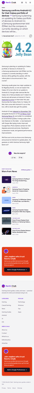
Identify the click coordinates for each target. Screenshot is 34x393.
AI (2, 318)
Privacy (4, 388)
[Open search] (26, 3)
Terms (9, 388)
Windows (21, 305)
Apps (19, 312)
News (3, 7)
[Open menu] (22, 2)
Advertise (4, 343)
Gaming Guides (6, 312)
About (14, 388)
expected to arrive (8, 100)
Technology (21, 302)
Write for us (5, 336)
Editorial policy (6, 340)
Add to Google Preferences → (17, 269)
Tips (19, 308)
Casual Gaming (6, 305)
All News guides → (26, 170)
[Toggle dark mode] (30, 3)
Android (4, 315)
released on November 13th (22, 111)
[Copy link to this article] (30, 36)
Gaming (4, 302)
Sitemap (19, 388)
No (21, 157)
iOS (3, 322)
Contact (4, 333)
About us (4, 330)
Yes (14, 157)
